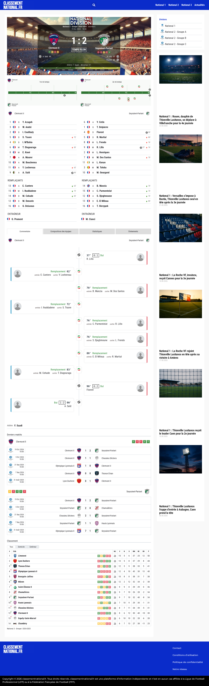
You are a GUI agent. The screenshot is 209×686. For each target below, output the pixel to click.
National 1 (160, 5)
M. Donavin (28, 201)
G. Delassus (28, 206)
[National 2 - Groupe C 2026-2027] (180, 44)
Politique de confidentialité (188, 662)
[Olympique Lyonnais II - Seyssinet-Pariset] (79, 531)
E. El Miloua (102, 201)
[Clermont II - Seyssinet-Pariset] (79, 451)
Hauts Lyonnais (24, 602)
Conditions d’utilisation (185, 655)
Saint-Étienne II (25, 587)
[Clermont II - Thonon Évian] (79, 473)
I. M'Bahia (27, 142)
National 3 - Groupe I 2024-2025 (75, 27)
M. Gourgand (103, 172)
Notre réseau (180, 669)
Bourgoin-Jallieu (25, 576)
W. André (27, 127)
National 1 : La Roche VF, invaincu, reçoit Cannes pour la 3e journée (178, 276)
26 (115, 556)
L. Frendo (101, 142)
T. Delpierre (102, 127)
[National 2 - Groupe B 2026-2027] (180, 38)
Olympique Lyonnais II (27, 571)
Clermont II (23, 613)
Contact (177, 648)
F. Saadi (18, 425)
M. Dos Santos (104, 157)
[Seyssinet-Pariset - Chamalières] (79, 508)
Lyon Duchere (24, 561)
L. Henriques (103, 152)
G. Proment (17, 219)
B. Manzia (102, 185)
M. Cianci (90, 219)
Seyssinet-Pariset (26, 597)
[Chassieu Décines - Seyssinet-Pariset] (79, 516)
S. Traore (27, 137)
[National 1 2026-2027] (180, 26)
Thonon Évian (24, 566)
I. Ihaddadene (29, 190)
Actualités (199, 5)
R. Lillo (100, 147)
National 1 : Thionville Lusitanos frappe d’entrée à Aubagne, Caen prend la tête (177, 509)
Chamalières (23, 592)
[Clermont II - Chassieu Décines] (79, 458)
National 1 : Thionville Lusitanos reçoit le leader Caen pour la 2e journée (180, 432)
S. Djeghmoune (104, 195)
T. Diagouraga (29, 147)
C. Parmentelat (104, 190)
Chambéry (22, 623)
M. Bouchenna (29, 162)
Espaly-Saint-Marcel (27, 618)
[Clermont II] (54, 43)
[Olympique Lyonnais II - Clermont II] (79, 466)
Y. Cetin (100, 122)
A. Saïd (26, 172)
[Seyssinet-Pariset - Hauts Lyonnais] (79, 523)
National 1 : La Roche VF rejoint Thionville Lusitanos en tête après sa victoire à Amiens (179, 354)
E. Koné (26, 152)
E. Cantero (27, 185)
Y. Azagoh (27, 122)
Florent (100, 132)
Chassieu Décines (26, 608)
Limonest (22, 556)
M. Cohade (27, 195)
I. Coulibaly (28, 132)
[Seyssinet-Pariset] (104, 43)
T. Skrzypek (102, 206)
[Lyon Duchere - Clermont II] (79, 481)
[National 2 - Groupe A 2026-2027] (180, 32)
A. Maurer (27, 157)
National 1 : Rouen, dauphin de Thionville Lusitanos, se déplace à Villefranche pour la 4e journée (177, 120)
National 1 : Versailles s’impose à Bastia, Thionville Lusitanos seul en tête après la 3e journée (178, 199)
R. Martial (101, 137)
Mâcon (21, 582)
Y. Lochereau (28, 167)
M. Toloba (101, 167)
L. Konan (101, 162)
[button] (93, 4)
